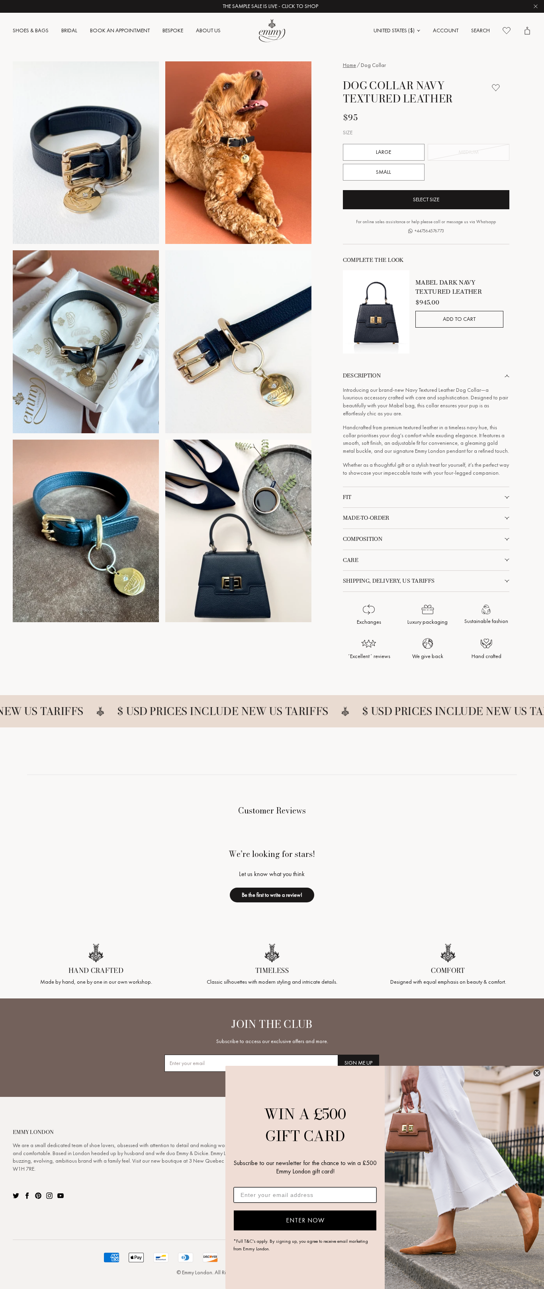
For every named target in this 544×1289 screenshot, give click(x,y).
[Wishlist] (507, 31)
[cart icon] (527, 31)
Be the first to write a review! (272, 894)
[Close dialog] (537, 1073)
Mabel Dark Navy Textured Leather (448, 287)
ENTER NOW (305, 1220)
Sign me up (358, 1062)
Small (383, 172)
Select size (426, 199)
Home (349, 65)
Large (383, 152)
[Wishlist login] (496, 88)
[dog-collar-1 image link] (86, 152)
